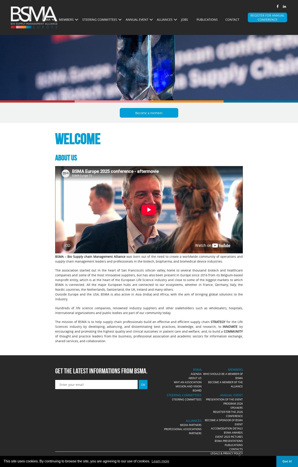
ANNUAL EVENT (137, 19)
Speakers (236, 407)
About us (195, 378)
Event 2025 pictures (229, 436)
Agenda (196, 374)
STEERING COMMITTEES (99, 19)
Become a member (149, 113)
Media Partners (191, 425)
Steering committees (187, 399)
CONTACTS (236, 449)
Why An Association (188, 382)
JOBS (184, 19)
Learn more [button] (160, 461)
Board (197, 390)
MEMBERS (66, 19)
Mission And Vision (189, 386)
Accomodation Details (227, 428)
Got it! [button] (287, 461)
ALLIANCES (165, 19)
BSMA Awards (233, 432)
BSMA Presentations (229, 441)
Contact (232, 19)
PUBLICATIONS (234, 445)
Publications (207, 19)
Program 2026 (233, 403)
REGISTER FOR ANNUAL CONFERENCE (267, 17)
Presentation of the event (224, 399)
